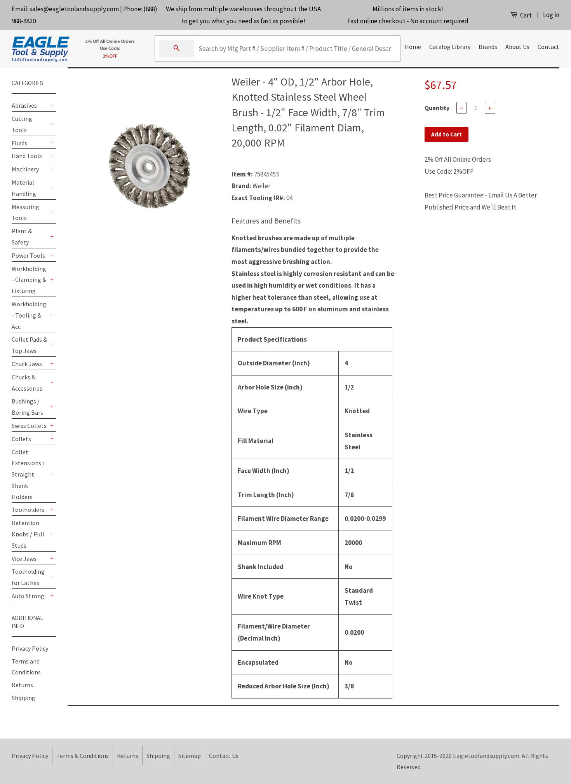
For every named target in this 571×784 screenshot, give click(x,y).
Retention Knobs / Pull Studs (28, 534)
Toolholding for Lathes (28, 577)
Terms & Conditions (82, 756)
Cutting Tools (22, 124)
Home (413, 47)
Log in (551, 14)
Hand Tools (27, 156)
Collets (21, 439)
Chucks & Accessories (27, 382)
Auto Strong (28, 596)
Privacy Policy (30, 648)
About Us (517, 47)
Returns (22, 685)
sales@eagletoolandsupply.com (74, 9)
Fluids (19, 143)
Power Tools (28, 255)
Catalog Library (449, 47)
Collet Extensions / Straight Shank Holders (28, 474)
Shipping (23, 698)
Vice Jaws (24, 558)
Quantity (437, 108)
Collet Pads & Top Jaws (29, 344)
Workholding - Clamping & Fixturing (29, 280)
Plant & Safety (22, 236)
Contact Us (223, 756)
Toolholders (28, 509)
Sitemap (189, 756)
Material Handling (24, 187)
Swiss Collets (29, 426)
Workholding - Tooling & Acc (29, 315)
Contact (548, 47)
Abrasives (24, 105)
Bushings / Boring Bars (27, 406)
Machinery (25, 169)
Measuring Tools (25, 212)
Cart (525, 15)
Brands (488, 47)
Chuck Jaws (27, 364)
